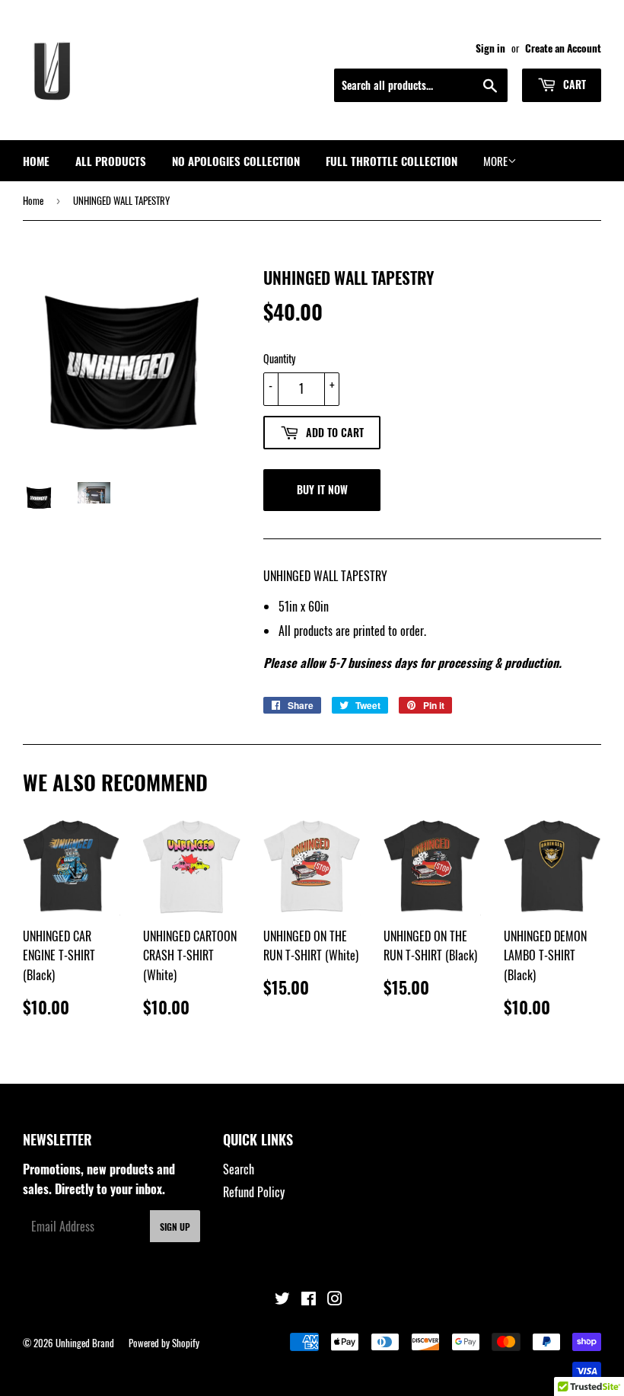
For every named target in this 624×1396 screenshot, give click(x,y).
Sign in (490, 48)
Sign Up (175, 1226)
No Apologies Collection (236, 160)
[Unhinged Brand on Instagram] (334, 1299)
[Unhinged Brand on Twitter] (282, 1299)
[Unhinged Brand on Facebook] (309, 1299)
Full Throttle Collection (391, 160)
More (495, 160)
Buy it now (322, 489)
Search (238, 1169)
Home (36, 160)
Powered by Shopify (164, 1342)
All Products (110, 160)
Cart (573, 84)
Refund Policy (254, 1192)
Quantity (279, 358)
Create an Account (563, 48)
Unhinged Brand (85, 1342)
